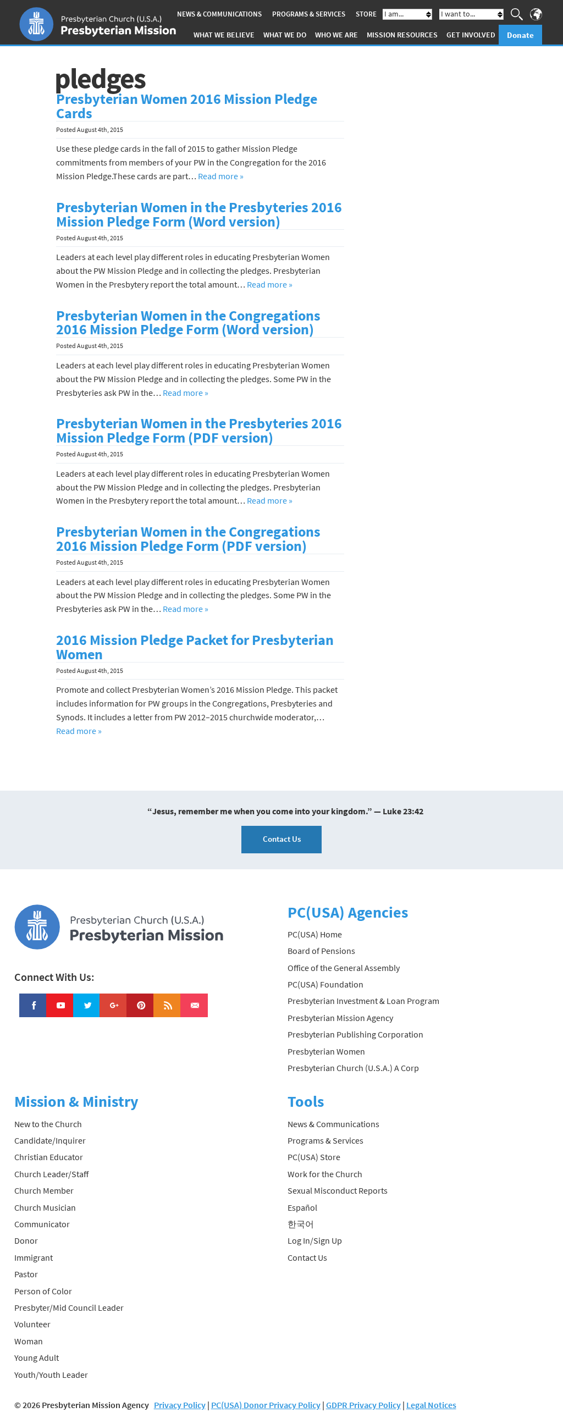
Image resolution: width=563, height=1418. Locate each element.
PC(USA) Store (314, 1156)
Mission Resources (402, 35)
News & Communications (219, 14)
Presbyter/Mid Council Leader (69, 1307)
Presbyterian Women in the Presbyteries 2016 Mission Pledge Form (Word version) (199, 214)
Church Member (44, 1190)
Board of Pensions (321, 950)
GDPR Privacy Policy (363, 1404)
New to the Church (48, 1123)
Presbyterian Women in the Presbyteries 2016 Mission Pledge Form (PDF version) (199, 430)
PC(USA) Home (315, 934)
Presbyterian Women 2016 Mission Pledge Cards (186, 106)
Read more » (221, 175)
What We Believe (224, 35)
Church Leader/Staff (51, 1173)
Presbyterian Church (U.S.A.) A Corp (353, 1067)
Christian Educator (48, 1156)
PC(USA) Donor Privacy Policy (266, 1404)
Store (366, 14)
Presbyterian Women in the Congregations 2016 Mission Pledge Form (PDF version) (188, 539)
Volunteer (32, 1323)
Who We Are (336, 35)
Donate (520, 35)
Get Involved (470, 35)
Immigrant (33, 1257)
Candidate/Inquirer (50, 1140)
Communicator (42, 1223)
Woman (28, 1341)
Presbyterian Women (326, 1051)
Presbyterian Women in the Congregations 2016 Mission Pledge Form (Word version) (188, 323)
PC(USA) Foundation (325, 984)
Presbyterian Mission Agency (340, 1017)
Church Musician (45, 1207)
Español (302, 1207)
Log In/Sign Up (315, 1240)
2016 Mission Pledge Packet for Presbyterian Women (195, 647)
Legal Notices (431, 1404)
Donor (26, 1240)
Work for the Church (325, 1173)
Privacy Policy (180, 1404)
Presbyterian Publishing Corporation (355, 1034)
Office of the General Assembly (344, 967)
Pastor (26, 1273)
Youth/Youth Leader (51, 1374)
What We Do (284, 35)
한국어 (301, 1223)
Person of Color (43, 1290)
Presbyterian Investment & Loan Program (363, 1000)
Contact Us (282, 839)
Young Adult (36, 1357)
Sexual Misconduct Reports (338, 1190)
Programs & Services (308, 14)
